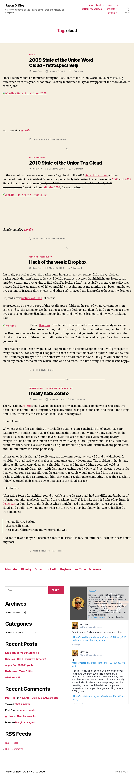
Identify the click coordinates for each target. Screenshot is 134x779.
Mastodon (11, 569)
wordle (25, 130)
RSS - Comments (14, 749)
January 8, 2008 (56, 399)
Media (32, 55)
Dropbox (44, 325)
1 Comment (77, 71)
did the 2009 (52, 187)
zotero (60, 551)
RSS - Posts (11, 742)
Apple (35, 551)
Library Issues (53, 388)
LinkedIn (51, 569)
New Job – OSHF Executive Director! (25, 659)
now (90, 5)
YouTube (80, 569)
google (48, 551)
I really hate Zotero (48, 393)
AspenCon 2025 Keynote (19, 665)
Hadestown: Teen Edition (19, 671)
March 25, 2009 (56, 268)
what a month (13, 677)
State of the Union (96, 175)
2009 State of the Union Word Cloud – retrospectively (61, 62)
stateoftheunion (51, 139)
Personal (40, 158)
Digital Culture (37, 388)
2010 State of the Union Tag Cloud (65, 163)
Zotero (26, 406)
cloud (35, 139)
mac (52, 370)
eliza (41, 370)
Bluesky (26, 569)
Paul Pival (10, 697)
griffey (38, 71)
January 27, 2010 (57, 71)
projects (111, 9)
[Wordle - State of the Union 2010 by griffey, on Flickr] (67, 208)
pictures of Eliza (31, 298)
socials (111, 12)
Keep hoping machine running (22, 652)
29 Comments (78, 399)
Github (39, 569)
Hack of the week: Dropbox (57, 262)
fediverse (95, 569)
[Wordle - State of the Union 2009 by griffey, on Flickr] (67, 108)
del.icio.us (9, 504)
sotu (41, 139)
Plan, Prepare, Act (27, 716)
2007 (115, 179)
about (98, 5)
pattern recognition (92, 9)
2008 (128, 179)
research (110, 5)
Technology (46, 257)
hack (46, 370)
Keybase (65, 569)
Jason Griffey (14, 5)
